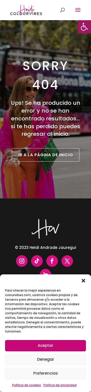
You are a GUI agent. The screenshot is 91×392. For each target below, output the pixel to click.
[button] (83, 280)
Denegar (45, 359)
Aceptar (45, 345)
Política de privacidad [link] (60, 385)
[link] (84, 26)
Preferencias (45, 373)
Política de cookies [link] (26, 385)
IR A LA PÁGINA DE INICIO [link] (45, 155)
